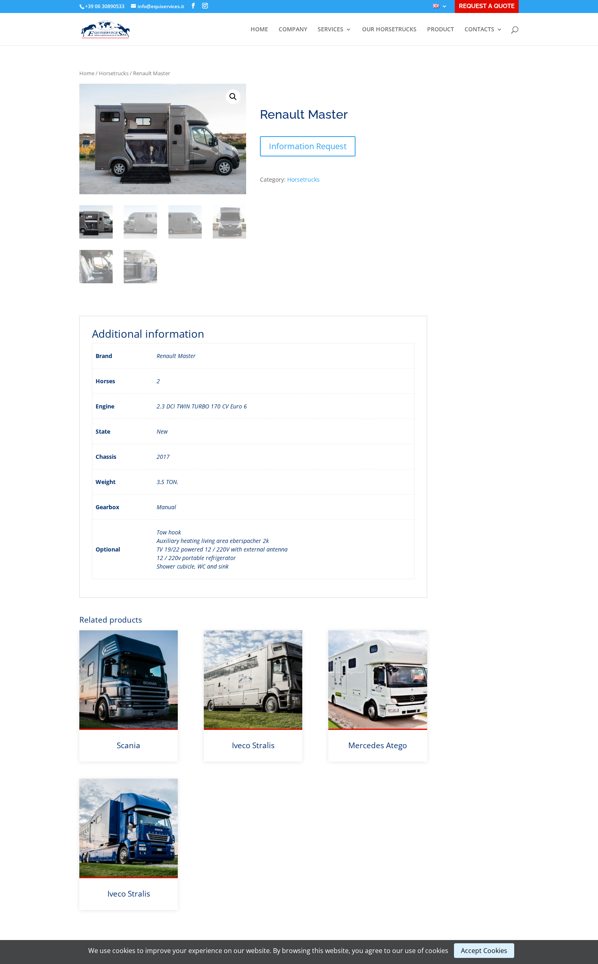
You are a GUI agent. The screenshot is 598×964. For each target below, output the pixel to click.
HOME (259, 29)
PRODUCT (440, 29)
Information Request (308, 146)
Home (86, 73)
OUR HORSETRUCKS (389, 29)
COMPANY (293, 29)
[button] (233, 96)
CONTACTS (479, 29)
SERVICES (330, 29)
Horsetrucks (114, 73)
